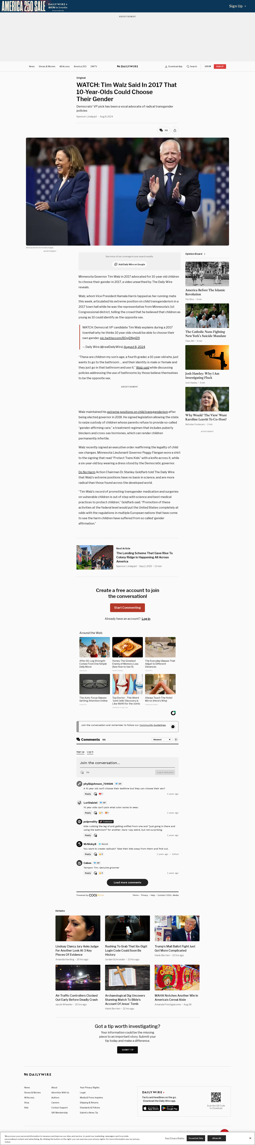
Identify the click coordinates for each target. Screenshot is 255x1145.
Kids (26, 1107)
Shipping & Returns (89, 1102)
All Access (64, 66)
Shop (26, 1102)
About (54, 1087)
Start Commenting (127, 607)
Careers (55, 1102)
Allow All (216, 1138)
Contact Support (59, 1107)
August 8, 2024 (134, 347)
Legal (82, 1092)
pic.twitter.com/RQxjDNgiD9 (120, 338)
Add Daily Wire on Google (131, 264)
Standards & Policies (90, 1107)
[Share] (175, 130)
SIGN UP (220, 66)
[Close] (250, 1138)
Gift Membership (59, 1112)
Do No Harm (87, 472)
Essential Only (196, 1138)
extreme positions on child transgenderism (137, 412)
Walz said (142, 367)
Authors (55, 1097)
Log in (146, 618)
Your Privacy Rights (89, 1087)
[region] (127, 1138)
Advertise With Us (60, 1092)
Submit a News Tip (89, 1112)
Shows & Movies (47, 66)
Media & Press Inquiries (91, 1097)
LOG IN (208, 66)
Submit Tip (128, 1050)
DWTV (94, 66)
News (32, 66)
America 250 (80, 66)
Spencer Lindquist (86, 116)
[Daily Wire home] (127, 66)
